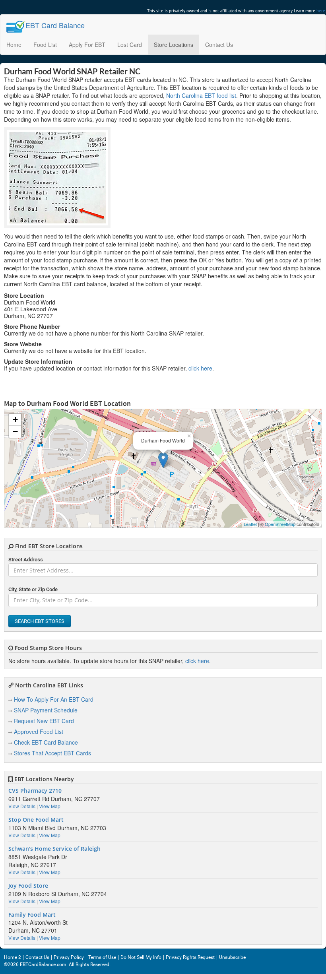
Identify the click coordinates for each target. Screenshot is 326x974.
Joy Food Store (28, 885)
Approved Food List (38, 731)
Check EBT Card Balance (46, 742)
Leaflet (250, 524)
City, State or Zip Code (33, 589)
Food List (45, 45)
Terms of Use (102, 957)
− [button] (15, 432)
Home (13, 45)
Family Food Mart (32, 914)
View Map (49, 806)
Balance (55, 25)
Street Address (25, 560)
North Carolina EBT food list (201, 95)
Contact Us (219, 45)
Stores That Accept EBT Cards (52, 753)
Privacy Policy (69, 957)
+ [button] (15, 420)
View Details (21, 806)
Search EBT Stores (39, 621)
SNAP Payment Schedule (46, 710)
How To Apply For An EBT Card (53, 699)
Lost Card (129, 45)
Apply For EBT (87, 45)
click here (200, 368)
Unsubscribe (232, 957)
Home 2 (12, 957)
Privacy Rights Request (190, 957)
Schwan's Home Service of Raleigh (54, 848)
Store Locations (173, 45)
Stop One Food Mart (36, 819)
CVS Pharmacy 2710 (35, 790)
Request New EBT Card (44, 721)
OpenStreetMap (280, 524)
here (320, 11)
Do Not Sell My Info (140, 957)
